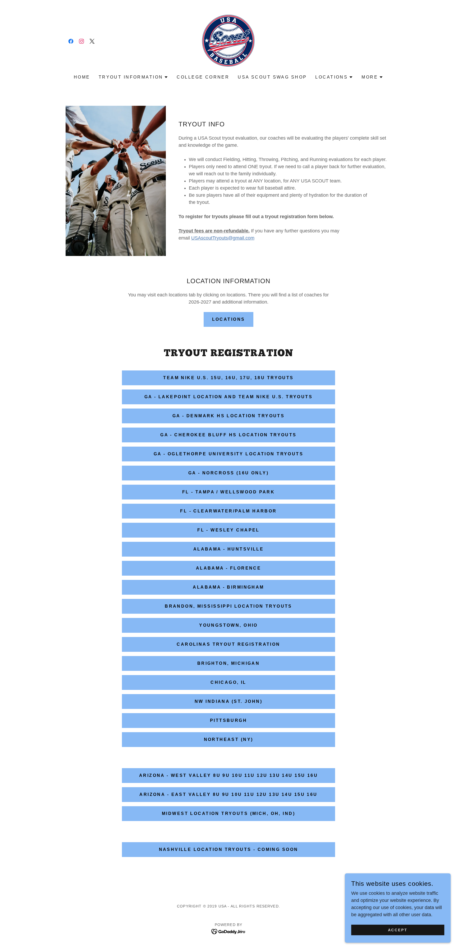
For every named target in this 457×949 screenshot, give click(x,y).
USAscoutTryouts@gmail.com (222, 238)
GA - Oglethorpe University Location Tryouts (228, 454)
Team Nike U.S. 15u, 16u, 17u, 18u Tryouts (228, 377)
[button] (133, 77)
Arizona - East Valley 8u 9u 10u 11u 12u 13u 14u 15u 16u (228, 794)
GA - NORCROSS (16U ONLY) (228, 473)
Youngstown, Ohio (228, 625)
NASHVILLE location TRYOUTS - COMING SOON (228, 849)
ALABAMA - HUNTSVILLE (228, 549)
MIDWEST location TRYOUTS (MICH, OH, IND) (228, 813)
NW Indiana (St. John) (228, 701)
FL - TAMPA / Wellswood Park (228, 492)
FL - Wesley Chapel (228, 530)
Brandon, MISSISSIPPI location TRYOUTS (228, 606)
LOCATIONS (228, 319)
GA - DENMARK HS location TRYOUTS (228, 416)
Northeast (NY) (228, 739)
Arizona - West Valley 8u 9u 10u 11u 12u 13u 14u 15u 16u (228, 775)
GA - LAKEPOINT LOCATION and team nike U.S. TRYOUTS (228, 397)
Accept (398, 930)
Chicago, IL (228, 682)
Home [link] (82, 77)
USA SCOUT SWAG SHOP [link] (272, 77)
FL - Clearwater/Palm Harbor (228, 511)
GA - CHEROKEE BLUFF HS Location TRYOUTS (228, 435)
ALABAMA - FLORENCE (228, 568)
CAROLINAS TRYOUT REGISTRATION (228, 644)
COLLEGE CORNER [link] (203, 77)
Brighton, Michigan (228, 663)
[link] (71, 41)
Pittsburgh (228, 720)
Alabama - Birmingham (228, 587)
